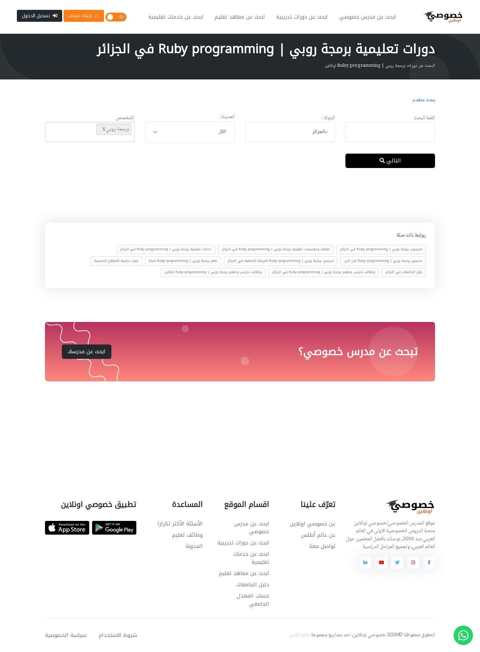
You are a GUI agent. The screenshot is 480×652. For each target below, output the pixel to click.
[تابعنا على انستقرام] (413, 563)
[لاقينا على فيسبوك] (429, 563)
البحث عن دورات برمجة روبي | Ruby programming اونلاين (380, 66)
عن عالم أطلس (318, 535)
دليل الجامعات (252, 584)
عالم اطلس (299, 635)
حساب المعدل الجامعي (253, 600)
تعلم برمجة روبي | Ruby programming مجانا (183, 261)
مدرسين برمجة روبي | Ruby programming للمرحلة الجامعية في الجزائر (281, 261)
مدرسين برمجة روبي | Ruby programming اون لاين (383, 261)
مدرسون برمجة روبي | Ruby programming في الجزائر (381, 249)
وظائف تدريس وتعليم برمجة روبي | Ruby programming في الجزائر (323, 272)
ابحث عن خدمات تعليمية (175, 17)
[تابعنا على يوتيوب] (381, 563)
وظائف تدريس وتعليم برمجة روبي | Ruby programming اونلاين (213, 272)
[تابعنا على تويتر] (397, 563)
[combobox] (290, 132)
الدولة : (328, 118)
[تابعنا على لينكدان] (365, 563)
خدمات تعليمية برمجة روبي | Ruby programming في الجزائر (166, 249)
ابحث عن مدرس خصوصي (367, 17)
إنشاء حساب (80, 15)
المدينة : (227, 117)
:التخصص (125, 118)
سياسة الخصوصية (65, 635)
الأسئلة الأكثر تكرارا (180, 524)
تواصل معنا (322, 546)
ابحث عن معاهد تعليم (240, 17)
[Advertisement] (234, 196)
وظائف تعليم (187, 535)
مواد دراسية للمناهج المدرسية (116, 261)
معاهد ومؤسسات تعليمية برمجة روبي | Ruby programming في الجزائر (276, 249)
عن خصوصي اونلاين (313, 524)
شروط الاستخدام (118, 635)
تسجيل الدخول (36, 15)
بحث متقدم (424, 100)
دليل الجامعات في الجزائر (403, 272)
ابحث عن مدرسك (86, 351)
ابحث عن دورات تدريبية (302, 17)
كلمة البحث (424, 118)
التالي (393, 161)
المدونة (194, 546)
